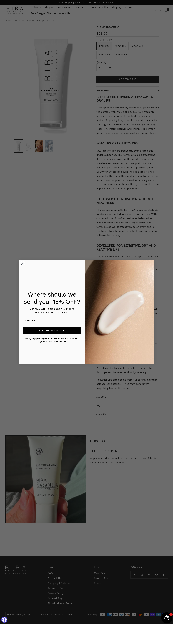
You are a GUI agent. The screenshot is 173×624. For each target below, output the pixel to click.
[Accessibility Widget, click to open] (4, 620)
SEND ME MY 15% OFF (52, 331)
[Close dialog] (22, 263)
